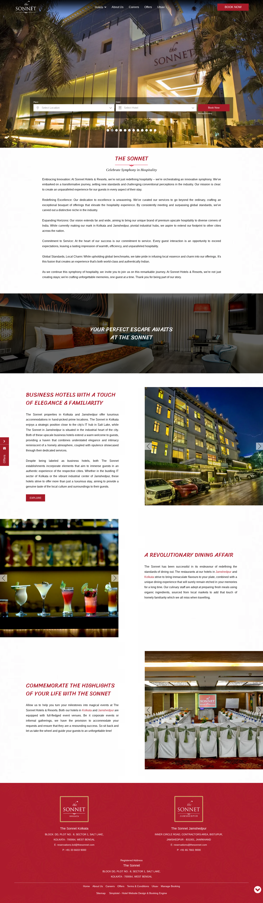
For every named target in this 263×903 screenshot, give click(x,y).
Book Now (233, 7)
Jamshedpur (223, 571)
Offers (148, 7)
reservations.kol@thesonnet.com (75, 844)
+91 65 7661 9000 (190, 849)
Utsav (161, 7)
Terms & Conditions (138, 886)
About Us (117, 7)
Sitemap (101, 893)
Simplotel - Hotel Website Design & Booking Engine (138, 893)
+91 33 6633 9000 (75, 849)
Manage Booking (205, 113)
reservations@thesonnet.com (190, 844)
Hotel (118, 102)
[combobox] (73, 107)
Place (35, 102)
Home (86, 886)
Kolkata (149, 576)
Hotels (99, 7)
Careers (134, 7)
